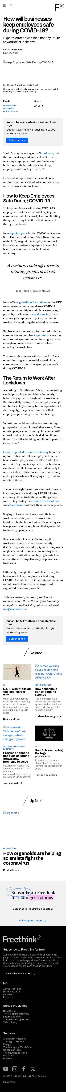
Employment (9, 108)
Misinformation (43, 685)
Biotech (7, 1058)
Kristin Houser (14, 49)
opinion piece (19, 233)
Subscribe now (17, 140)
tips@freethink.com (15, 609)
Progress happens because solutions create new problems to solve (16, 757)
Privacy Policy (9, 1082)
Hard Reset (9, 1011)
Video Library (10, 1022)
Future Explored (12, 1017)
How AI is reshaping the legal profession (49, 753)
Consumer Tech (12, 1050)
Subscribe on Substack (19, 973)
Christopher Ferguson (48, 716)
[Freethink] (59, 7)
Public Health (10, 111)
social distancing (39, 314)
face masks (16, 505)
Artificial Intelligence (14, 1039)
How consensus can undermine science (46, 691)
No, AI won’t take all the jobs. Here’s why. (17, 691)
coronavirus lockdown (45, 501)
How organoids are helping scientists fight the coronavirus (32, 858)
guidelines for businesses (34, 302)
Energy (7, 1044)
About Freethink (12, 989)
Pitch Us (8, 997)
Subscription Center (31, 920)
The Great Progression (16, 1019)
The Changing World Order (17, 1047)
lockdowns (46, 153)
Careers (7, 994)
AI (4, 685)
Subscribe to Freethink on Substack (33, 909)
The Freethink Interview (16, 1014)
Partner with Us (11, 992)
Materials (8, 1055)
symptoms (42, 335)
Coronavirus (9, 105)
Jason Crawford (12, 783)
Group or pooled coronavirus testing (26, 452)
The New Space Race (15, 1053)
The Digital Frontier (14, 1041)
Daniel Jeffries (11, 719)
